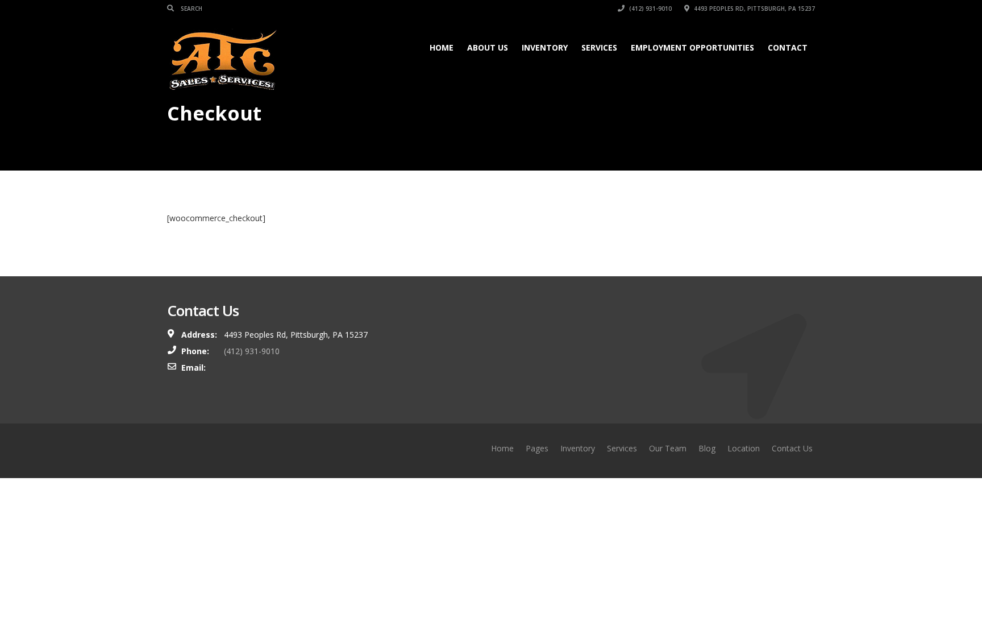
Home (441, 47)
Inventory (545, 47)
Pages (537, 448)
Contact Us (792, 448)
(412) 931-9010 (649, 9)
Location (743, 448)
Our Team (667, 448)
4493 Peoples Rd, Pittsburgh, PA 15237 (753, 9)
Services (599, 47)
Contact (788, 47)
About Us (487, 47)
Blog (706, 448)
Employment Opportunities (692, 47)
